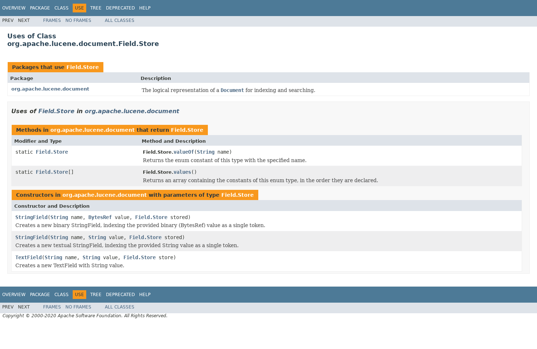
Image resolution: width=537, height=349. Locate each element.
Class (61, 8)
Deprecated (120, 8)
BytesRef (100, 217)
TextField (28, 257)
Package (40, 8)
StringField (31, 217)
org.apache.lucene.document (50, 89)
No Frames (78, 20)
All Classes (119, 20)
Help (145, 8)
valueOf (184, 152)
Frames (52, 20)
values (182, 172)
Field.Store (82, 67)
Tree (96, 8)
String (205, 152)
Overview (14, 8)
